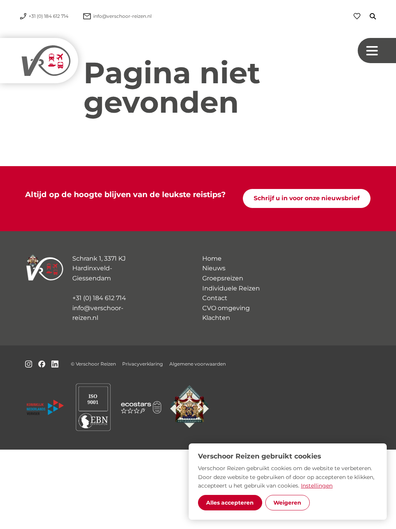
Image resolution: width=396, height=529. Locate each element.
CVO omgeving (226, 308)
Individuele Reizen (231, 288)
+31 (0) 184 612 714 (99, 298)
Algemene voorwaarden (197, 364)
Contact (214, 298)
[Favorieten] (356, 16)
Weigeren (287, 502)
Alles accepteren (230, 502)
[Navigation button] (377, 51)
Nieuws (213, 268)
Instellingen (317, 485)
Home (212, 258)
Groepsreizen (222, 278)
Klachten (216, 317)
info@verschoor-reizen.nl (97, 313)
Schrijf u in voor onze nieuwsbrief (307, 198)
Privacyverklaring (142, 364)
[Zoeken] (368, 16)
